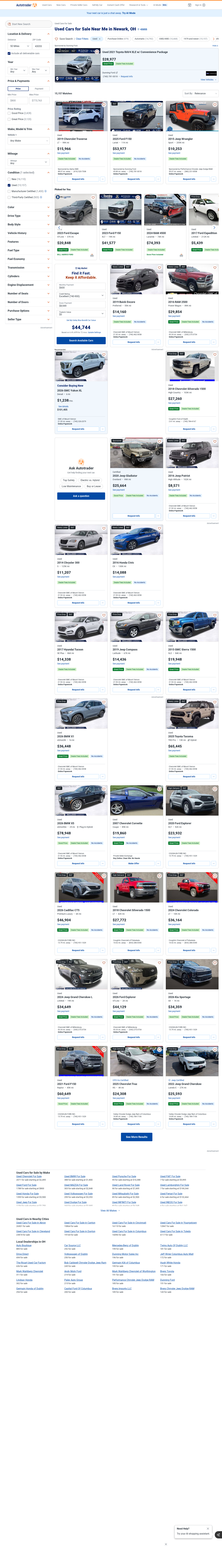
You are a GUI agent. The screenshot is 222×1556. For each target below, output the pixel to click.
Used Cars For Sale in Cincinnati (129, 1222)
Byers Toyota (167, 1271)
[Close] (208, 1529)
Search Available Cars (81, 340)
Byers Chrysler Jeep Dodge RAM (177, 1288)
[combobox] (28, 24)
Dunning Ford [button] (108, 72)
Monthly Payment (66, 285)
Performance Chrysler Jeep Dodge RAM (133, 1280)
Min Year (14, 69)
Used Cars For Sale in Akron (31, 1222)
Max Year (36, 69)
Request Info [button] (127, 76)
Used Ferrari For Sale (171, 1193)
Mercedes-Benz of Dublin (125, 1245)
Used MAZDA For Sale (76, 1185)
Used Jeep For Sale (26, 1202)
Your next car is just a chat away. (111, 13)
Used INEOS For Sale (171, 1202)
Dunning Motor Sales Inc (125, 1254)
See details (63, 406)
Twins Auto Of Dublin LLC (174, 1245)
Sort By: (189, 93)
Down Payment (65, 303)
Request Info (78, 179)
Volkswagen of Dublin (76, 1254)
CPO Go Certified (120, 1080)
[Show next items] (213, 39)
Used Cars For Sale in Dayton (79, 1231)
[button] (189, 5)
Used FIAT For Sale (170, 1176)
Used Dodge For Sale (75, 1202)
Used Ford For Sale (26, 1185)
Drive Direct (22, 1254)
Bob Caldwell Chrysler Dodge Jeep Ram (85, 1262)
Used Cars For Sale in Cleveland (33, 1231)
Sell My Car (97, 5)
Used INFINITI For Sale (124, 1202)
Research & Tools (137, 5)
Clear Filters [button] (82, 38)
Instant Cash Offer (116, 5)
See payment (63, 153)
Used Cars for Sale (63, 23)
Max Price (34, 94)
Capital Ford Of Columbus (78, 1288)
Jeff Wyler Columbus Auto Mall (176, 1254)
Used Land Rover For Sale (126, 1185)
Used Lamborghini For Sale (174, 1185)
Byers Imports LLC (122, 1288)
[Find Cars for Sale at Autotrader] (26, 5)
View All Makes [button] (109, 1210)
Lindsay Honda (24, 1280)
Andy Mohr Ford (72, 1271)
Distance (12, 39)
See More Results (136, 1137)
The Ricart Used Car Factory (31, 1262)
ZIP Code (36, 39)
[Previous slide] (59, 227)
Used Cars (47, 5)
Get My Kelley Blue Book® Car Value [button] (81, 320)
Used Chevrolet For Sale (29, 1176)
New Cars (61, 5)
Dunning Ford (167, 1280)
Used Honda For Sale (27, 1193)
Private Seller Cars (78, 5)
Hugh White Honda (170, 1262)
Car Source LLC (72, 1245)
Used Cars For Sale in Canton (79, 1222)
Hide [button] (214, 46)
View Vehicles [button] (207, 79)
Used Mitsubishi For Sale (125, 1193)
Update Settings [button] (94, 332)
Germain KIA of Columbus (126, 1262)
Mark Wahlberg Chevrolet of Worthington (134, 1271)
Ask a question (81, 496)
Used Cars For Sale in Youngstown (178, 1222)
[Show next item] (158, 453)
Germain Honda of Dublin (29, 1288)
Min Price (12, 94)
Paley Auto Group (73, 1280)
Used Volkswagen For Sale (78, 1193)
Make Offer (133, 863)
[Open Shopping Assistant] (218, 1534)
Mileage (13, 161)
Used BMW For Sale (74, 1176)
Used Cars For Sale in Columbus (129, 1231)
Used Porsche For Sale (124, 1176)
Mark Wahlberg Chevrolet (29, 1271)
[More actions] (102, 179)
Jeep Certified (177, 1080)
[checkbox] (19, 113)
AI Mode (159, 5)
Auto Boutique (23, 1245)
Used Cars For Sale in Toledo (175, 1231)
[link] (84, 158)
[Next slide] (214, 227)
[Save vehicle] (97, 51)
